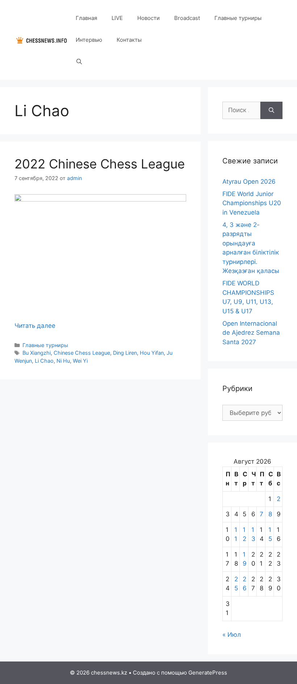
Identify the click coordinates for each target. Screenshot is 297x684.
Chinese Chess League (82, 353)
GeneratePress (207, 672)
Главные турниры (238, 18)
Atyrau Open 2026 (249, 181)
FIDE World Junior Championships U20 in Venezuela (251, 203)
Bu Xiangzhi (36, 353)
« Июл (231, 634)
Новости (148, 18)
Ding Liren (125, 353)
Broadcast (187, 18)
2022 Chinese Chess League (99, 163)
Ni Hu (63, 361)
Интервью (89, 39)
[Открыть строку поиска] (79, 62)
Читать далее (34, 325)
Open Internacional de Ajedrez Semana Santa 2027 (251, 333)
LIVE (117, 18)
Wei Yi (80, 361)
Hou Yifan (152, 353)
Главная (86, 18)
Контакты (129, 39)
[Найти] (271, 110)
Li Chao (44, 361)
